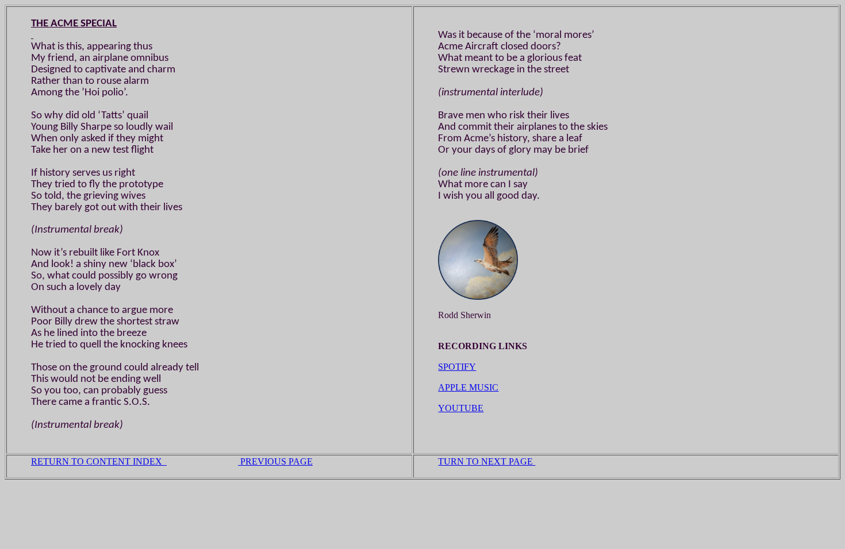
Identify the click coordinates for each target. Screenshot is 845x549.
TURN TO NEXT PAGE (486, 461)
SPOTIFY (457, 367)
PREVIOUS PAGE (275, 461)
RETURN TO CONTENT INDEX (99, 461)
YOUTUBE (460, 408)
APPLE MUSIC (468, 387)
